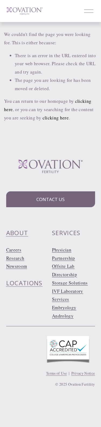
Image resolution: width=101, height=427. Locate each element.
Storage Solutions (70, 283)
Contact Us (50, 199)
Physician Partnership (63, 254)
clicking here (56, 118)
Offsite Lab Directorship (64, 270)
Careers (13, 250)
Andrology (63, 316)
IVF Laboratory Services (67, 295)
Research (15, 258)
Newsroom (16, 266)
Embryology (64, 307)
